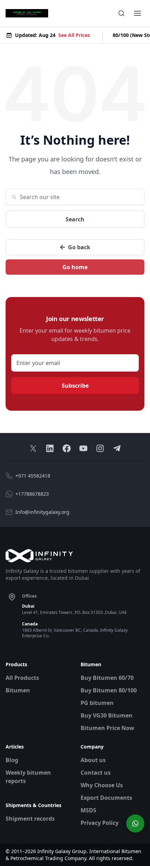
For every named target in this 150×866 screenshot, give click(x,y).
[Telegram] (117, 448)
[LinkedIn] (50, 448)
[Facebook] (66, 448)
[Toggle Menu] (137, 13)
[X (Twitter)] (33, 448)
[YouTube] (83, 448)
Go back (79, 247)
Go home (75, 267)
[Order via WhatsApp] (135, 823)
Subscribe (75, 385)
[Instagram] (100, 448)
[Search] (121, 13)
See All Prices (73, 35)
